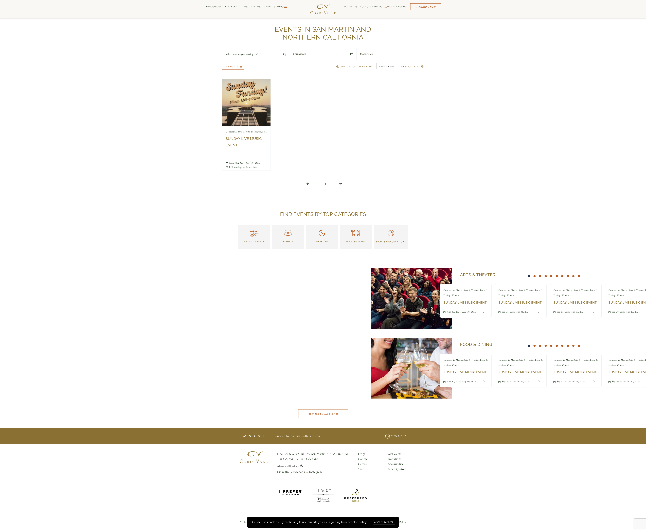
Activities (350, 6)
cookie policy (357, 522)
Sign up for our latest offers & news (298, 436)
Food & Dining (476, 344)
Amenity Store (397, 469)
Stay (226, 6)
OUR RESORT (214, 6)
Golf (234, 6)
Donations (394, 459)
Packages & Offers (371, 6)
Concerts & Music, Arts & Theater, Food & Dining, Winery (246, 131)
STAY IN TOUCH (252, 436)
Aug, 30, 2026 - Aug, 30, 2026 (244, 162)
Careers (363, 464)
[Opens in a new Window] (290, 492)
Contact (363, 459)
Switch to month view (356, 66)
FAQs (361, 454)
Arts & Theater (478, 275)
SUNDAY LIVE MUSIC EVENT (244, 141)
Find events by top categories (323, 214)
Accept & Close (384, 522)
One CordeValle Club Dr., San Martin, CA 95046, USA (312, 454)
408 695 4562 (309, 459)
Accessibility (395, 464)
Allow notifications (287, 466)
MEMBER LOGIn (396, 6)
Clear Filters (410, 66)
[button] (323, 413)
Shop (361, 469)
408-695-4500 (286, 459)
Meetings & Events (263, 6)
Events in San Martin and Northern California (323, 33)
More (280, 6)
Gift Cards (394, 454)
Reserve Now (427, 6)
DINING (244, 6)
